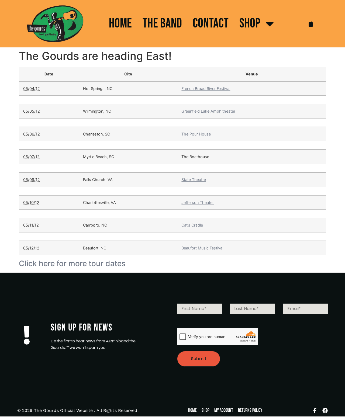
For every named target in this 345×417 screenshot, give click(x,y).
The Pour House (196, 134)
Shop (249, 24)
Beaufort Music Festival (202, 248)
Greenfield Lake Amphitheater (208, 111)
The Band (162, 24)
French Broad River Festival (205, 88)
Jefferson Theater (197, 202)
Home (120, 24)
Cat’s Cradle (192, 225)
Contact (211, 24)
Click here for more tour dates (72, 263)
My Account (223, 410)
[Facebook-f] (315, 410)
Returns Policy (250, 410)
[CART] (311, 23)
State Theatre (193, 179)
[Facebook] (325, 410)
